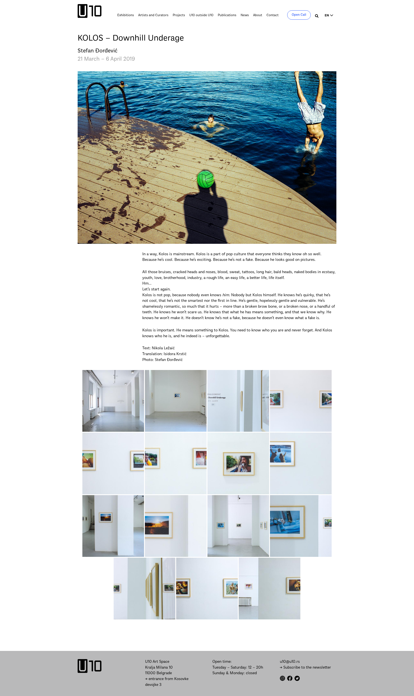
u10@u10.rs (290, 661)
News (245, 15)
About (257, 15)
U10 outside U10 (201, 15)
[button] (317, 16)
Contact (273, 15)
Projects (179, 15)
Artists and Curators (153, 15)
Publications (227, 15)
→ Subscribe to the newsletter (305, 667)
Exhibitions (125, 15)
